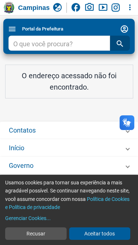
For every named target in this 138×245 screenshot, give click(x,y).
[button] (69, 130)
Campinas (34, 7)
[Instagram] (117, 8)
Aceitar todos (99, 234)
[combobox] (59, 44)
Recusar (35, 234)
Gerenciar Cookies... (28, 218)
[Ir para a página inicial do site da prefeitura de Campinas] (9, 8)
